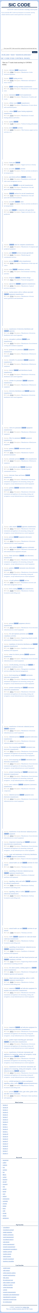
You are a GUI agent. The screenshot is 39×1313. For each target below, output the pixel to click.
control (4, 1177)
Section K (5, 1129)
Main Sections (19, 1102)
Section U (5, 1153)
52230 (11, 171)
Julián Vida (26, 1307)
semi (4, 1194)
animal (4, 1189)
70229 (11, 669)
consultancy (6, 1227)
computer (5, 1201)
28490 (11, 88)
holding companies (8, 1234)
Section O (5, 1139)
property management (9, 1247)
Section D (5, 1112)
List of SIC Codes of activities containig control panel (22, 9)
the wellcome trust (8, 1280)
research (5, 1184)
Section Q (5, 1144)
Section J (5, 1127)
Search (13, 54)
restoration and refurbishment (11, 1294)
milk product (6, 1270)
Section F (5, 1117)
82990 (11, 130)
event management (8, 1237)
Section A (5, 1105)
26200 (11, 247)
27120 (11, 333)
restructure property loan (9, 1299)
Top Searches (19, 1224)
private (4, 1213)
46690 (11, 1096)
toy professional (7, 1302)
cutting (4, 1162)
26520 (11, 97)
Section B (5, 1107)
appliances (6, 1218)
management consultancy (10, 1249)
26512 (11, 541)
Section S (5, 1148)
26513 (11, 560)
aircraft (4, 1182)
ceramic (5, 1203)
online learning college (9, 1273)
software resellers (8, 1285)
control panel (6, 1268)
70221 (11, 280)
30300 (11, 187)
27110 (11, 296)
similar (4, 1215)
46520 (11, 549)
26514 (11, 627)
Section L (5, 1131)
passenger (5, 1160)
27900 (11, 72)
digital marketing (7, 1232)
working (5, 1170)
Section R (5, 1146)
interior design (7, 1256)
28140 (11, 263)
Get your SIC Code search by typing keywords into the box (20, 48)
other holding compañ (9, 1282)
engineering (6, 1199)
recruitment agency (8, 1239)
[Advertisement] (19, 31)
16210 (11, 105)
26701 (11, 286)
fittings (4, 1174)
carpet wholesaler (8, 1287)
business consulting (8, 1261)
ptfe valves (6, 1277)
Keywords (19, 1157)
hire (4, 1167)
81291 (11, 255)
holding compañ (7, 1251)
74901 (11, 271)
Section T (5, 1151)
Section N (5, 1136)
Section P (5, 1141)
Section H (5, 1122)
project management (8, 1244)
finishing (5, 1179)
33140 (11, 858)
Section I (5, 1124)
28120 (11, 354)
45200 (11, 80)
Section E (5, 1115)
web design (6, 1242)
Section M (5, 1134)
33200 (11, 648)
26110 (11, 788)
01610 (11, 212)
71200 (11, 124)
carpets (5, 1290)
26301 (11, 972)
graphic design (7, 1254)
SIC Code (19, 4)
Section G (5, 1119)
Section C (5, 1110)
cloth (4, 1211)
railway (5, 1196)
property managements (9, 1292)
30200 (11, 591)
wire (4, 1186)
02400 (11, 164)
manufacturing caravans (9, 1297)
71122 (11, 638)
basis (4, 1208)
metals (4, 1206)
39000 (11, 179)
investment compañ (8, 1230)
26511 (11, 479)
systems (5, 1165)
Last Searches (20, 1265)
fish (4, 1172)
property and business (9, 1275)
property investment (8, 1259)
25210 (11, 115)
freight (4, 1191)
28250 (11, 343)
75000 (11, 867)
